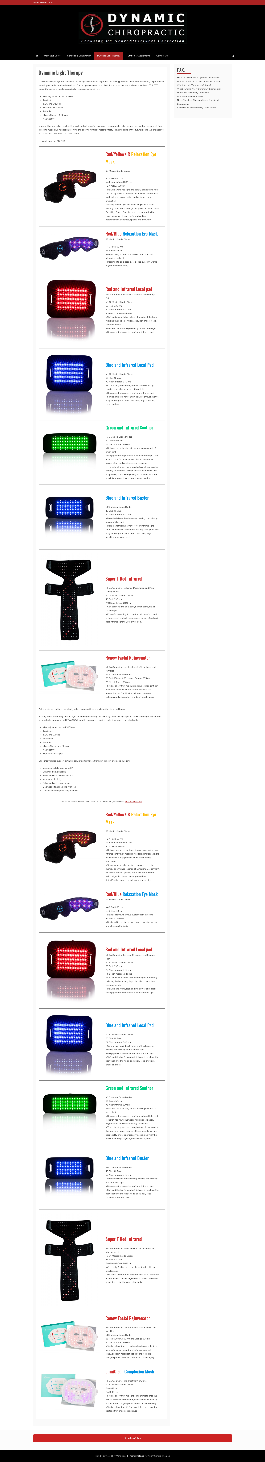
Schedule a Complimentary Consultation (196, 107)
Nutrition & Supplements (138, 55)
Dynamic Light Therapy (108, 55)
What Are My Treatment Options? (194, 85)
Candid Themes (162, 1455)
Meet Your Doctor (52, 55)
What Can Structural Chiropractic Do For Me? (199, 81)
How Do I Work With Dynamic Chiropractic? (199, 77)
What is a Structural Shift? (190, 96)
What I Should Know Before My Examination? (199, 88)
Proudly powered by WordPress (111, 1455)
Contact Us (162, 55)
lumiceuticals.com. (133, 801)
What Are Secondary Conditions (193, 92)
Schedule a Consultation (79, 55)
